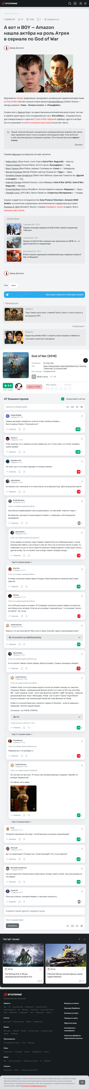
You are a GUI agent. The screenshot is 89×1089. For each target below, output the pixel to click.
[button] (11, 429)
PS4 (48, 363)
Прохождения (9, 1039)
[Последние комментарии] (75, 3)
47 (22, 19)
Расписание (8, 1070)
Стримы (7, 1066)
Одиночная (48, 368)
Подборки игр (38, 1021)
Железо (48, 1012)
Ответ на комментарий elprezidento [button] (21, 506)
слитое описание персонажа (37, 122)
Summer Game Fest (46, 1010)
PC (44, 363)
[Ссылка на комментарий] (82, 416)
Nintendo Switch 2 (10, 1010)
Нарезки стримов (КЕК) (29, 1070)
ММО (5, 1012)
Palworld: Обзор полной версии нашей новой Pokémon (64, 975)
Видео (6, 1027)
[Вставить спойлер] (81, 926)
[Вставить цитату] (77, 926)
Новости (15, 13)
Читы (23, 1043)
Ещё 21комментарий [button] (21, 734)
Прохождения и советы (12, 1043)
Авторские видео (46, 1031)
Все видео (7, 1031)
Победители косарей (31, 1061)
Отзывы (46, 1052)
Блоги (6, 1057)
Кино (13, 285)
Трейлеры (14, 1033)
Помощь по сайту (71, 1018)
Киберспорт (40, 1012)
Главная (7, 13)
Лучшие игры (8, 1052)
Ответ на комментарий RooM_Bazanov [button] (25, 538)
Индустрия (34, 1010)
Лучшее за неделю (15, 1061)
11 (83, 981)
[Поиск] (70, 3)
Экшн (45, 366)
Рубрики (16, 1031)
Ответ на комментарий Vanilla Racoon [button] (22, 659)
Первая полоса (18, 1021)
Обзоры (28, 1021)
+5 (41, 1061)
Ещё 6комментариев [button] (21, 562)
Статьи (6, 1018)
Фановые (25, 1010)
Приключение (54, 366)
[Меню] (85, 3)
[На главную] (9, 3)
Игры (6, 1048)
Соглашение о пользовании (69, 1029)
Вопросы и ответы (71, 1003)
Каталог (27, 1052)
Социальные (23, 1012)
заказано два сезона (14, 210)
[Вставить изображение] (72, 926)
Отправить (12, 926)
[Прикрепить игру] (67, 926)
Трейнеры (31, 1043)
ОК (82, 1082)
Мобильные (13, 1012)
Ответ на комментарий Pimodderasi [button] (23, 770)
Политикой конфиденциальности (33, 1086)
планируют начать (55, 207)
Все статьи (7, 1021)
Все (5, 1007)
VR (19, 1010)
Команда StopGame (72, 1008)
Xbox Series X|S (18, 1007)
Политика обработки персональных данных (73, 1037)
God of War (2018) (44, 356)
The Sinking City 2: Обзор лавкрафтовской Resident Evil (18, 975)
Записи (16, 1070)
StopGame (47, 1061)
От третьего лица (60, 368)
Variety (20, 98)
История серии (33, 1031)
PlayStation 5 (29, 1007)
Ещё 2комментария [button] (20, 822)
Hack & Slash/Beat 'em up (69, 366)
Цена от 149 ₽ (34, 387)
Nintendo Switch (41, 1007)
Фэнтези (83, 366)
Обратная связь (70, 1023)
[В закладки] (40, 969)
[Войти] (81, 3)
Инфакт (6, 1033)
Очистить (68, 385)
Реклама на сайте (71, 1013)
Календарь (18, 1052)
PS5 (52, 363)
